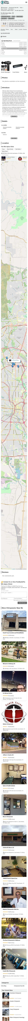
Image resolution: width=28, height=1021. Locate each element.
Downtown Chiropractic (15, 995)
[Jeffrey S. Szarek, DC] (14, 743)
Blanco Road (11, 18)
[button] (12, 366)
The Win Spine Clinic (19, 10)
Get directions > (5, 155)
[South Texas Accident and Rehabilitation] (14, 621)
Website (4, 36)
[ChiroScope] (5, 2)
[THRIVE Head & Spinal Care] (14, 866)
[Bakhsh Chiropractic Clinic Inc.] (14, 897)
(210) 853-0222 (6, 33)
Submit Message (22, 602)
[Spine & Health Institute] (14, 774)
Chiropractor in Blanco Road (7, 10)
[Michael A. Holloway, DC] (14, 651)
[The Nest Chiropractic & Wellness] (14, 928)
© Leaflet (13, 569)
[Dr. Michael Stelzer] (14, 681)
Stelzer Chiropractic (14, 360)
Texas (21, 7)
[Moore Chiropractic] (14, 804)
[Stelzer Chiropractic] (14, 712)
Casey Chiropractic (15, 1012)
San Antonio (11, 9)
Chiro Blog (3, 985)
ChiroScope (4, 7)
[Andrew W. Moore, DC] (14, 835)
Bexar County (4, 9)
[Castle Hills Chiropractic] (14, 959)
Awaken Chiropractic (16, 1004)
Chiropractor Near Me (13, 7)
